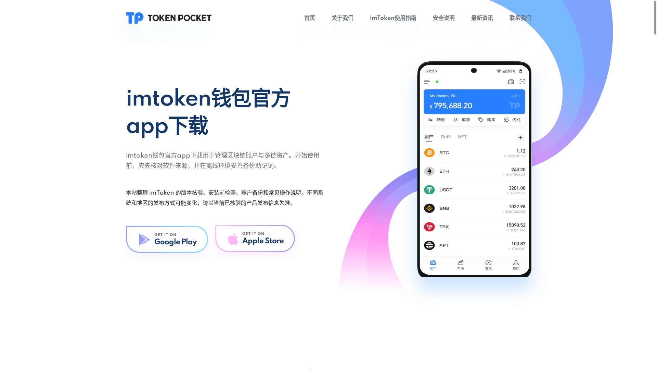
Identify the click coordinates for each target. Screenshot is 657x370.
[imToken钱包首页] (168, 18)
